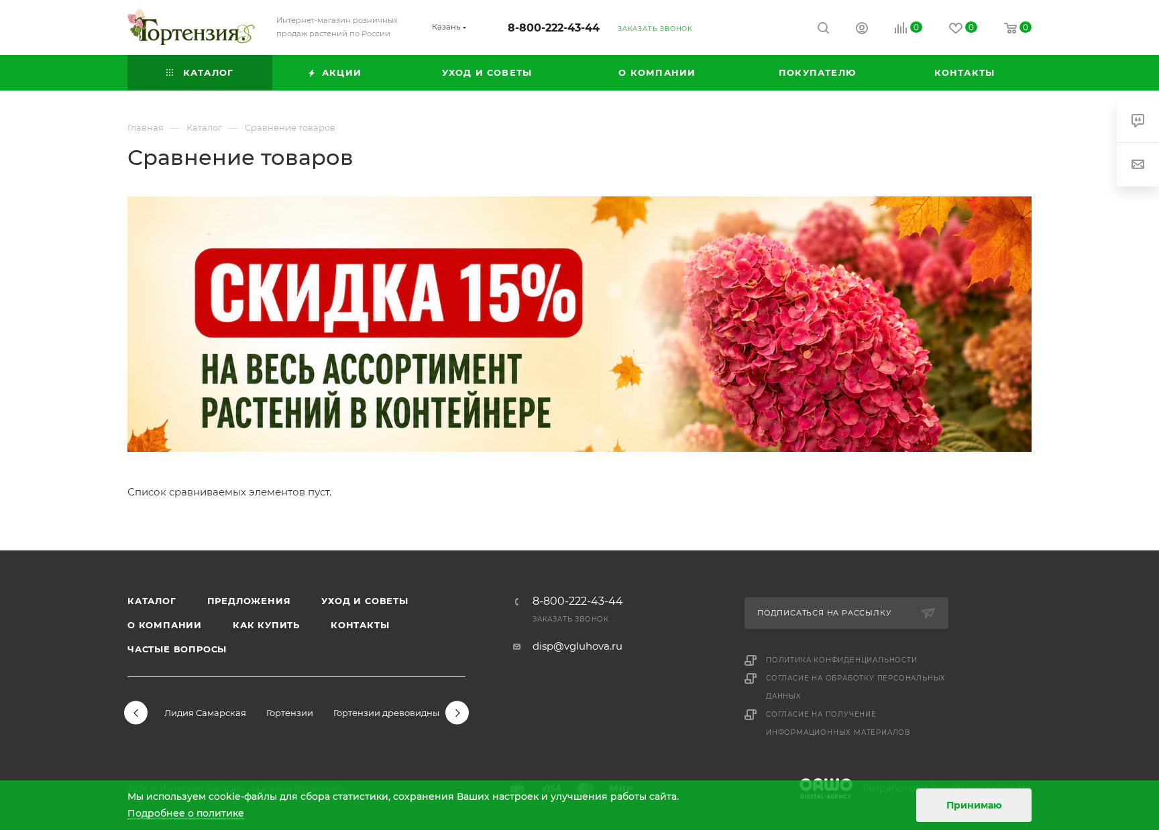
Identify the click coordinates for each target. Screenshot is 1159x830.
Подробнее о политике (185, 813)
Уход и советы (364, 600)
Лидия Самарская (205, 712)
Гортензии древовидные (389, 712)
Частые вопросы (177, 649)
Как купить (266, 624)
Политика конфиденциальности (842, 660)
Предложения (249, 600)
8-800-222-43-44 (554, 27)
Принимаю (974, 805)
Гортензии (289, 712)
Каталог (151, 600)
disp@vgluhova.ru (577, 646)
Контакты (360, 624)
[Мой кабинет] (862, 29)
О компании (164, 624)
